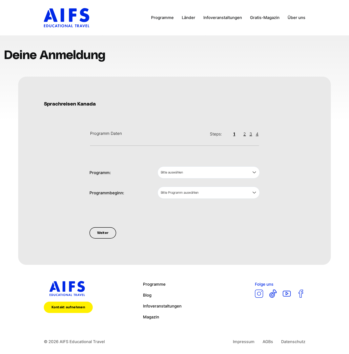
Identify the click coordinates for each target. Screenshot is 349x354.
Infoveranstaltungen (222, 17)
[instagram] (259, 294)
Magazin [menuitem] (151, 317)
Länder (188, 17)
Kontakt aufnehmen (68, 307)
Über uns (296, 17)
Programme (162, 17)
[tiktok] (273, 294)
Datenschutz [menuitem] (293, 341)
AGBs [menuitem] (268, 341)
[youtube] (287, 294)
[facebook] (301, 294)
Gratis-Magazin (265, 17)
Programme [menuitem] (154, 284)
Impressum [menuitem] (243, 341)
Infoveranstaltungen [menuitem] (162, 306)
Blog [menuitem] (147, 295)
